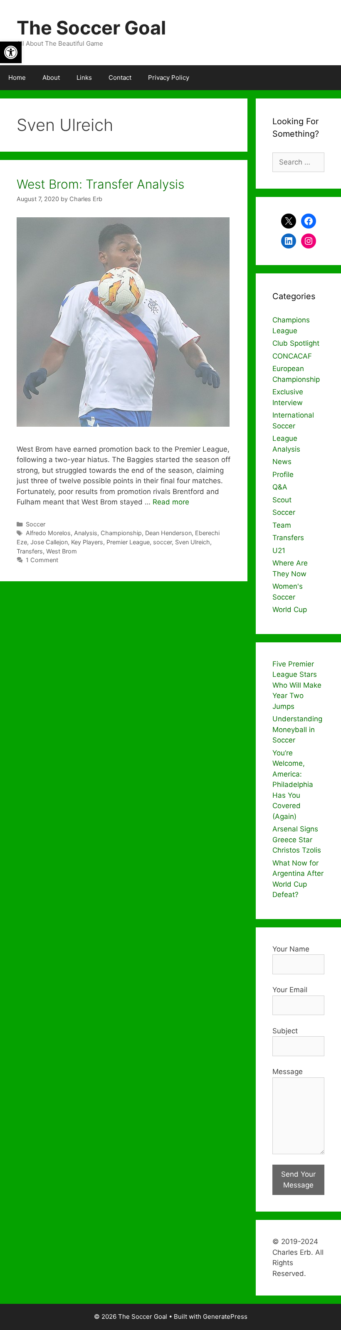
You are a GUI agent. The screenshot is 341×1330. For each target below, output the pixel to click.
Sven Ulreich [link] (192, 542)
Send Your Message (298, 1179)
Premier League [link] (128, 542)
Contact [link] (120, 77)
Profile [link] (283, 474)
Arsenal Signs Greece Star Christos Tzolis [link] (296, 839)
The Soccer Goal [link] (91, 27)
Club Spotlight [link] (295, 343)
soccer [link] (162, 542)
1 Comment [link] (42, 559)
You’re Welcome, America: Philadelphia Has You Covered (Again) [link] (292, 785)
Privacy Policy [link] (168, 77)
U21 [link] (278, 550)
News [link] (282, 461)
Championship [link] (121, 532)
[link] (11, 52)
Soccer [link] (35, 524)
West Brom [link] (61, 551)
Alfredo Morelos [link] (48, 532)
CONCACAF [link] (292, 356)
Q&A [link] (279, 487)
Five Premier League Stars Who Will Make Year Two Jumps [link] (296, 685)
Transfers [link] (30, 551)
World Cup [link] (289, 609)
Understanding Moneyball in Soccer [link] (297, 729)
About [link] (51, 77)
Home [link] (17, 77)
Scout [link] (282, 500)
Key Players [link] (87, 542)
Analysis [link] (85, 532)
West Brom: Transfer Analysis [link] (100, 184)
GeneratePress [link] (225, 1316)
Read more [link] (171, 502)
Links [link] (84, 77)
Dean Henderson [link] (168, 532)
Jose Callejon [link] (49, 542)
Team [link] (281, 525)
